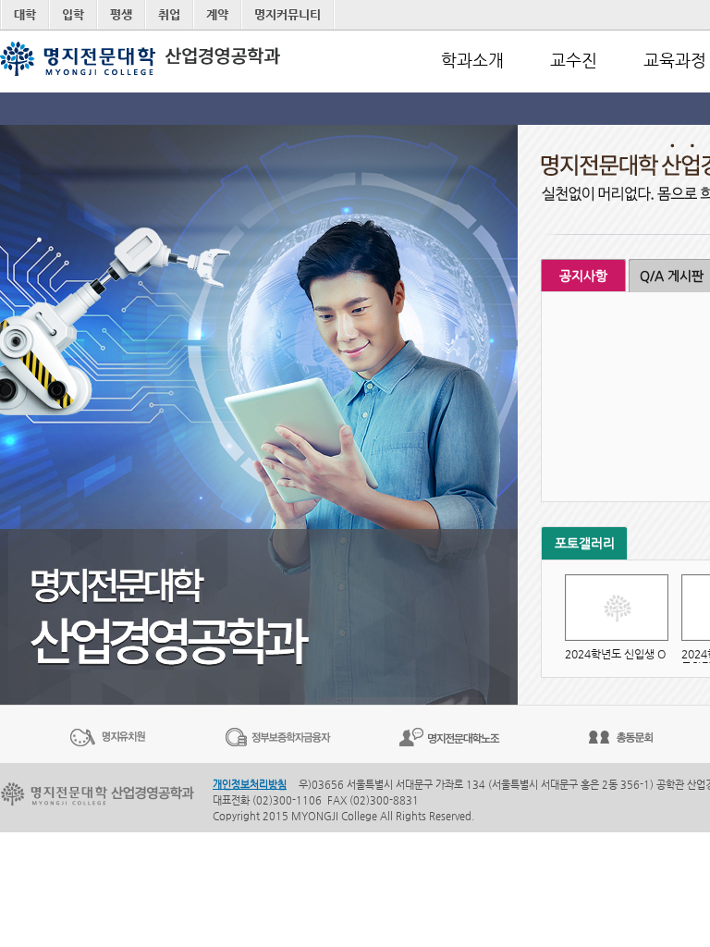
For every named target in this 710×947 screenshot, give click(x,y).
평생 (121, 14)
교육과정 (674, 59)
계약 (217, 14)
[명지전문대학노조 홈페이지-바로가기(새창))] (449, 736)
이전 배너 (9, 734)
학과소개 (472, 59)
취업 (169, 14)
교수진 (573, 59)
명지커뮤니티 (287, 14)
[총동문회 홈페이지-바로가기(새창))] (620, 736)
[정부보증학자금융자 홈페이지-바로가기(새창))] (278, 736)
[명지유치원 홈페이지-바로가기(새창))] (107, 736)
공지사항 (583, 275)
